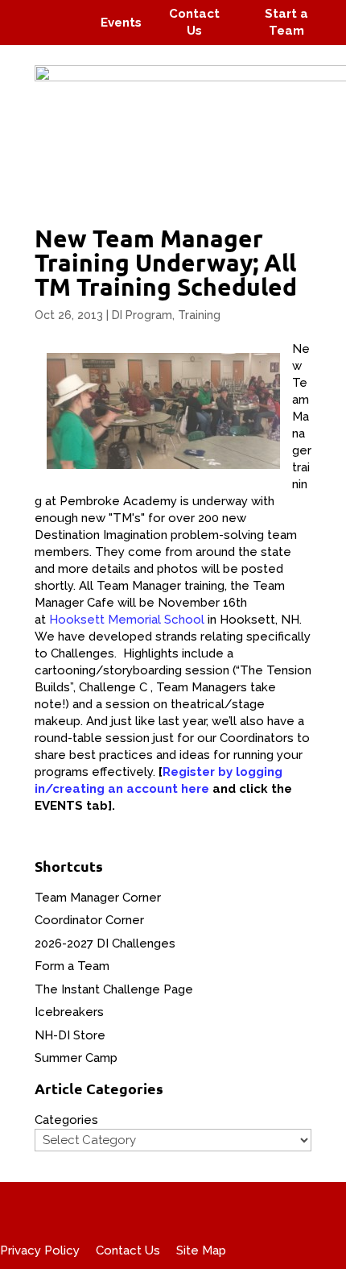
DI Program (142, 315)
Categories (66, 1120)
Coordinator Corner (89, 920)
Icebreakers (69, 1012)
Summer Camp (76, 1058)
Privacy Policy (40, 1250)
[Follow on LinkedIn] (69, 34)
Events (121, 22)
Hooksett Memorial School (126, 619)
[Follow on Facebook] (30, 11)
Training (199, 315)
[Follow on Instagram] (61, 11)
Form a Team (72, 966)
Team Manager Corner (98, 897)
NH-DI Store (70, 1035)
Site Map (201, 1250)
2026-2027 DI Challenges (105, 943)
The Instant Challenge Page (114, 989)
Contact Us (128, 1250)
